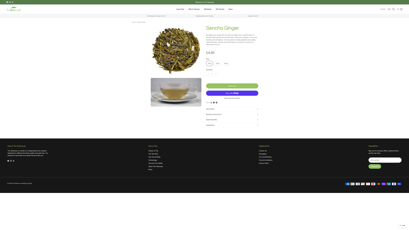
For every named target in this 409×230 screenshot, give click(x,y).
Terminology (152, 160)
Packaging (262, 154)
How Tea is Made (154, 157)
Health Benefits (211, 120)
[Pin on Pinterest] (216, 102)
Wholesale (207, 9)
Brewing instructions (214, 114)
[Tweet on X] (211, 102)
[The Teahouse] (14, 9)
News (231, 9)
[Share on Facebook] (214, 102)
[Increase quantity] (216, 74)
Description (210, 109)
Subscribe (374, 166)
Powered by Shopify (26, 183)
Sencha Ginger (141, 22)
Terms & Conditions (265, 160)
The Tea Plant (153, 154)
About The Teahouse (155, 166)
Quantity (209, 70)
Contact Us (263, 151)
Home (133, 22)
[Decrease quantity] (208, 74)
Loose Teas (180, 9)
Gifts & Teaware (194, 9)
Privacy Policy (264, 163)
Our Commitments (265, 157)
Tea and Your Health (155, 163)
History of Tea (153, 151)
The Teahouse (16, 183)
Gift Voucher (220, 9)
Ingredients (210, 125)
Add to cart (232, 86)
